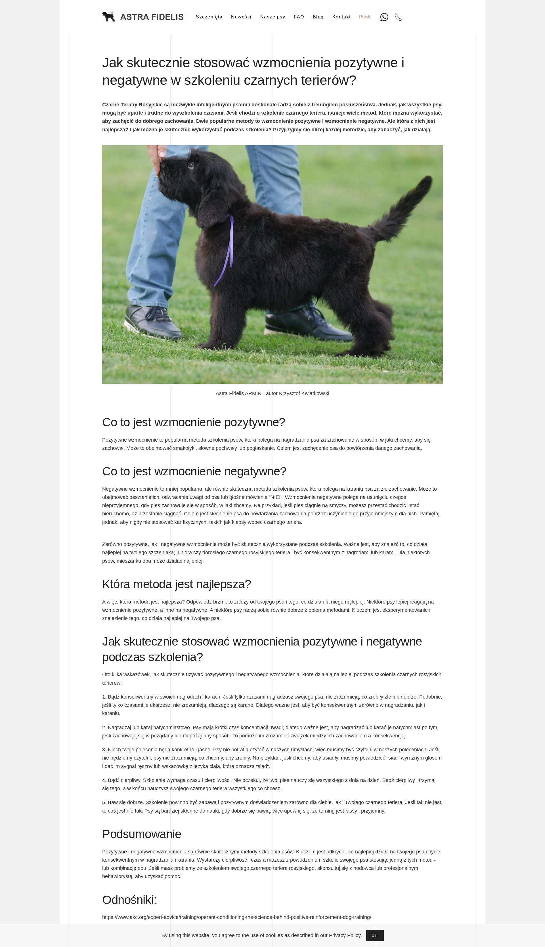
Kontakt (341, 16)
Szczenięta (209, 16)
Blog (318, 16)
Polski (365, 16)
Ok (375, 935)
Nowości (241, 16)
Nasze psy (273, 16)
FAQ (299, 16)
